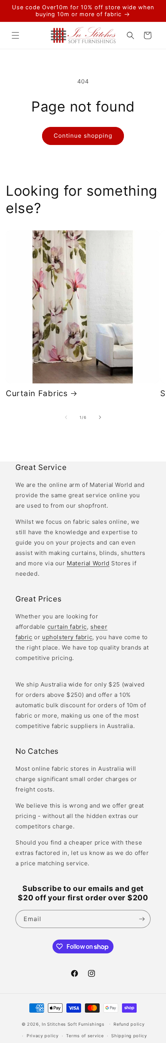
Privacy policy (43, 1035)
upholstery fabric (67, 637)
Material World (88, 563)
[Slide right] (99, 417)
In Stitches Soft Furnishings (73, 1023)
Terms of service (84, 1035)
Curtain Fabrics (37, 393)
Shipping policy (129, 1035)
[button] (15, 35)
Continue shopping (83, 135)
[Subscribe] (141, 919)
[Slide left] (66, 417)
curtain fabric (67, 626)
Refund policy (128, 1024)
